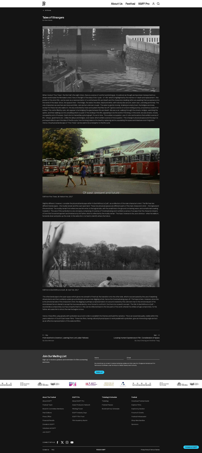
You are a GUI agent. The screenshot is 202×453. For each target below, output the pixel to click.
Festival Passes (107, 405)
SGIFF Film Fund (78, 416)
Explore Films (136, 405)
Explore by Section (138, 409)
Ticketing (105, 401)
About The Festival (49, 397)
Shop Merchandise (138, 420)
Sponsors (134, 424)
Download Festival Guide (140, 401)
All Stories (48, 10)
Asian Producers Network (81, 405)
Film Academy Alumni (79, 420)
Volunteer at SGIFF (49, 428)
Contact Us (46, 449)
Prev (46, 335)
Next (155, 335)
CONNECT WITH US (49, 442)
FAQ (53, 449)
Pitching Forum (77, 409)
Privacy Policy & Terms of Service (150, 449)
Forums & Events (137, 412)
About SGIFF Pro (78, 401)
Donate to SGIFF (49, 424)
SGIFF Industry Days (79, 412)
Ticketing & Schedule (109, 397)
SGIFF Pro (144, 4)
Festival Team (47, 405)
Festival (130, 4)
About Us (116, 4)
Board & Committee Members (53, 409)
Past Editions (47, 412)
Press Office (47, 416)
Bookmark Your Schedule (110, 409)
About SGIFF (47, 401)
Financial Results (48, 420)
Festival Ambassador (138, 416)
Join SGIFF (47, 432)
